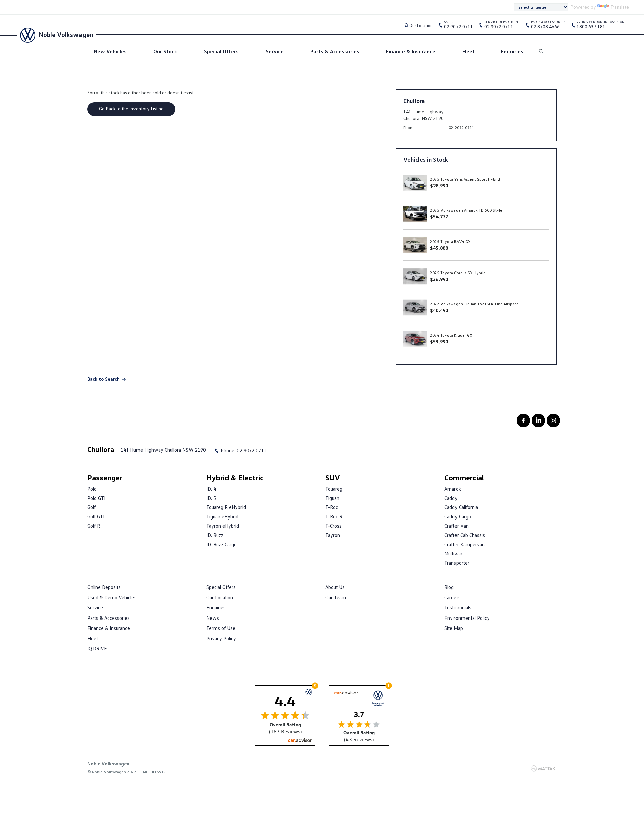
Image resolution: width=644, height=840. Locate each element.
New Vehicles (110, 51)
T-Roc (331, 507)
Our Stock (165, 51)
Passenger (104, 477)
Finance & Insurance (410, 51)
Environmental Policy (467, 618)
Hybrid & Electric (235, 477)
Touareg (333, 489)
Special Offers (221, 51)
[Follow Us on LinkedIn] (538, 420)
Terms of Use (220, 628)
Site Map (453, 628)
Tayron (332, 535)
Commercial (464, 477)
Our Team (335, 597)
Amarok (452, 489)
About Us (335, 587)
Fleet (468, 51)
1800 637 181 (602, 25)
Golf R (93, 526)
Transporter (456, 563)
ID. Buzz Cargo (221, 544)
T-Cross (333, 526)
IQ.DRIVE (97, 648)
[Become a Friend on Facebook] (523, 420)
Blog (449, 587)
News (212, 618)
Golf (91, 507)
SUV (332, 477)
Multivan (453, 553)
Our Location (421, 25)
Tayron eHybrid (222, 526)
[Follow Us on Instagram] (553, 420)
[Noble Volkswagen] (27, 34)
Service (275, 51)
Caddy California (461, 507)
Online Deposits (104, 587)
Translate (619, 7)
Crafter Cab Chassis (464, 535)
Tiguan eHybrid (222, 516)
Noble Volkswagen (66, 34)
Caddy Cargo (457, 516)
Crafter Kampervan (464, 544)
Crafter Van (456, 526)
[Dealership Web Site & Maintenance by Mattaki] (544, 768)
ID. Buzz (214, 535)
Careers (452, 597)
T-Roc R (333, 516)
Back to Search (103, 379)
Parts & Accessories (334, 51)
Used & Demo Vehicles (112, 597)
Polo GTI (96, 498)
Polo (92, 489)
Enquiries (512, 51)
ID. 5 (211, 498)
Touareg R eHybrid (226, 507)
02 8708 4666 (548, 25)
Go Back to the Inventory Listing (131, 108)
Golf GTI (95, 516)
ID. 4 (211, 489)
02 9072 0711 (458, 25)
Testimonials (457, 607)
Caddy (451, 498)
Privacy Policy (221, 638)
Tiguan (332, 498)
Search (542, 51)
